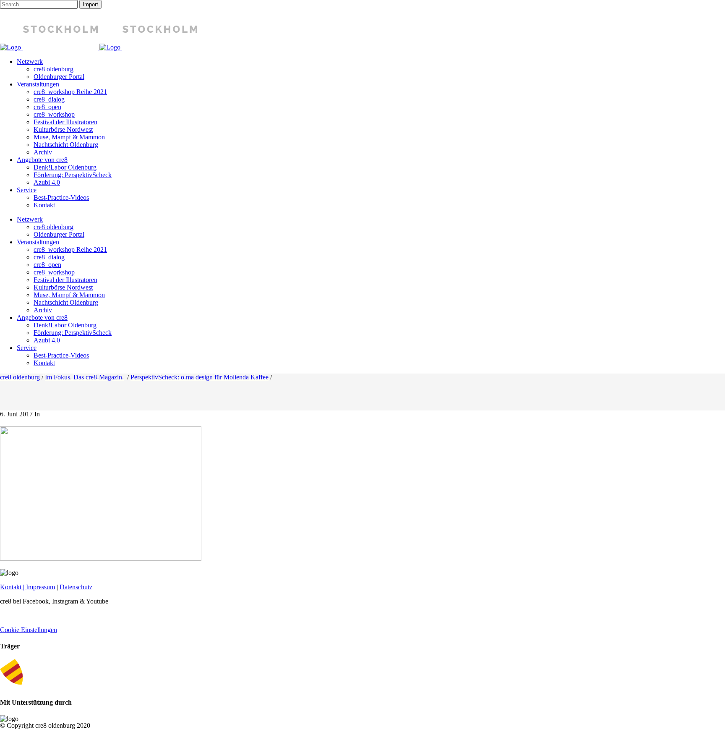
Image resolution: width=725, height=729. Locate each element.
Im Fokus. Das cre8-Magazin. (84, 377)
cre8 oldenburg (20, 377)
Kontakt (10, 587)
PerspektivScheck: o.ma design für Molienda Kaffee (199, 377)
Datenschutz (76, 587)
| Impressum (38, 587)
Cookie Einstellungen (28, 629)
